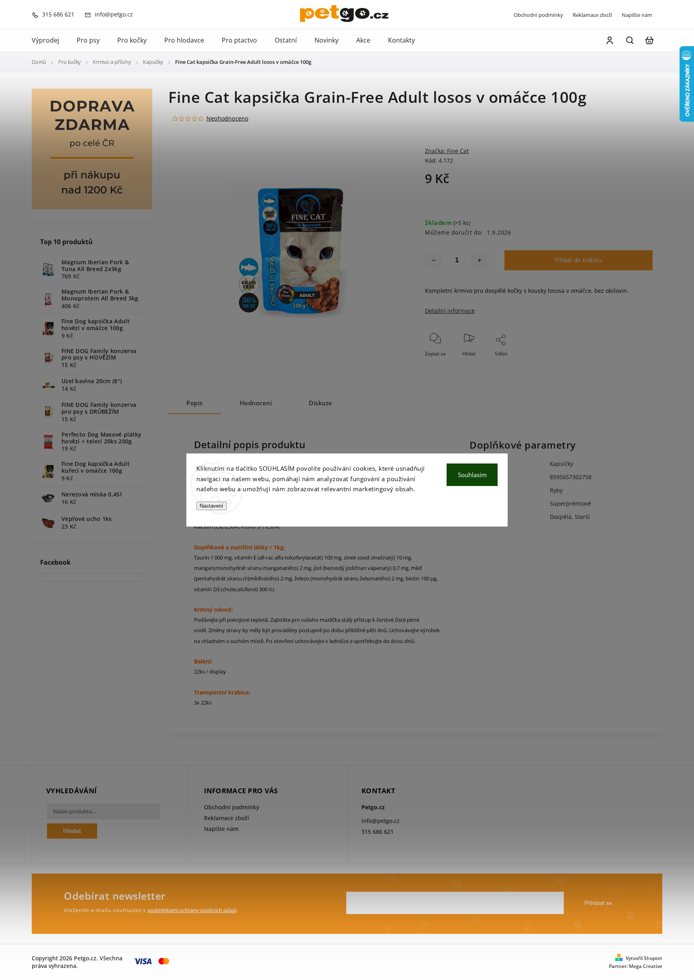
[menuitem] (50, 40)
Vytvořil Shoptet (644, 958)
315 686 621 (377, 831)
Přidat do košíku (578, 260)
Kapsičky (561, 464)
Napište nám (637, 14)
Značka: (447, 151)
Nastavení (211, 506)
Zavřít (627, 364)
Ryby (556, 490)
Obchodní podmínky (538, 14)
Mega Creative (645, 966)
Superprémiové (570, 503)
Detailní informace (450, 310)
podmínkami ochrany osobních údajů (192, 910)
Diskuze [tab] (321, 403)
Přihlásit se (598, 903)
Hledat (72, 830)
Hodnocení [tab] (256, 403)
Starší (582, 517)
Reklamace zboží (592, 14)
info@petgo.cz (380, 821)
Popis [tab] (194, 403)
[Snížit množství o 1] (434, 260)
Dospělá (561, 517)
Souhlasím (472, 475)
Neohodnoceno (227, 118)
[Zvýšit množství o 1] (479, 260)
